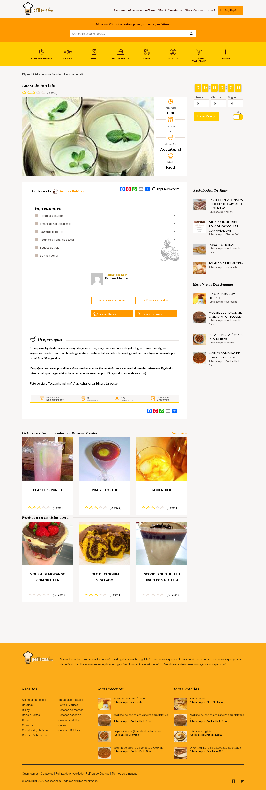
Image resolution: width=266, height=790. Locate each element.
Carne (26, 720)
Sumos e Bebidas (51, 74)
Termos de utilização (124, 773)
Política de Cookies (97, 773)
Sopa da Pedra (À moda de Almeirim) (226, 336)
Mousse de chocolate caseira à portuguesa (225, 314)
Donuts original (221, 244)
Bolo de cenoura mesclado (104, 577)
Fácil (170, 167)
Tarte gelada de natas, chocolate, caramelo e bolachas (226, 204)
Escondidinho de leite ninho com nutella (161, 577)
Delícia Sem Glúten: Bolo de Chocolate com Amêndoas (223, 226)
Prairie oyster (104, 490)
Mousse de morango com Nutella (48, 577)
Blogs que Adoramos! (200, 10)
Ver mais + (179, 433)
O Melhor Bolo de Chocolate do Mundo (215, 747)
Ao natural (170, 149)
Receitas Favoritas (152, 313)
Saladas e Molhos (69, 720)
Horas (200, 97)
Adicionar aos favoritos (156, 300)
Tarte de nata (198, 698)
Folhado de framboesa (226, 263)
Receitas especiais (69, 715)
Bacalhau (27, 705)
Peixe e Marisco (68, 705)
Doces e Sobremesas (35, 735)
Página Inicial (30, 74)
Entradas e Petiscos (70, 700)
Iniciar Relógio (206, 116)
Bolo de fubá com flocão (222, 295)
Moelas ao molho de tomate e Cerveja (224, 355)
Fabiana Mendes (117, 278)
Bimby (26, 710)
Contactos (47, 773)
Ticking (237, 112)
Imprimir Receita (167, 189)
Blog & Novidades (170, 10)
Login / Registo (230, 10)
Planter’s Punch (47, 490)
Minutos (216, 97)
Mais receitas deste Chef (112, 300)
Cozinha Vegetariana (35, 730)
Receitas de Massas (70, 710)
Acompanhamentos (34, 700)
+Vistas (150, 10)
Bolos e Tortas (31, 715)
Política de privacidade (70, 773)
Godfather (161, 490)
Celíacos (27, 725)
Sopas (62, 725)
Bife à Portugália (200, 731)
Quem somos (30, 773)
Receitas (119, 10)
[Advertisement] (59, 297)
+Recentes (135, 10)
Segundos (234, 97)
